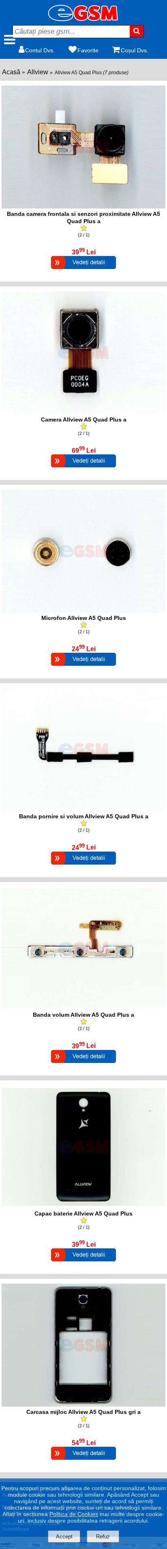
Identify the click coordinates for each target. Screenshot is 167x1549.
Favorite (87, 50)
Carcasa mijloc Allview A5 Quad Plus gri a (83, 1412)
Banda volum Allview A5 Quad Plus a (83, 1014)
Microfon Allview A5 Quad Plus (83, 618)
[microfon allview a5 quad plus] (83, 610)
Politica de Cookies (73, 1514)
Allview (37, 72)
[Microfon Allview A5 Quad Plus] (83, 666)
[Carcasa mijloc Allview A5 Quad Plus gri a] (83, 1460)
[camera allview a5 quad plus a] (83, 412)
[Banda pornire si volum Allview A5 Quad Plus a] (83, 865)
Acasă (11, 72)
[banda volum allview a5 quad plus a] (83, 1007)
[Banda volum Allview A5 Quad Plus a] (83, 1064)
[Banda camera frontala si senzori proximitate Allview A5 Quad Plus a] (83, 270)
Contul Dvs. (40, 50)
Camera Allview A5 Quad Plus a (83, 419)
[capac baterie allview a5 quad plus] (83, 1206)
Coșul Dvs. (134, 50)
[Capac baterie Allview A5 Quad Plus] (83, 1262)
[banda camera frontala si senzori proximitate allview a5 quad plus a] (83, 206)
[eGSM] (83, 18)
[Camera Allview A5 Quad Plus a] (83, 468)
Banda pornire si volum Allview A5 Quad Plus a (83, 816)
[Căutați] (137, 31)
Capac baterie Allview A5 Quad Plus (83, 1213)
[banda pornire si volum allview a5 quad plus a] (83, 808)
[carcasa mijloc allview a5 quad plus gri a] (83, 1404)
